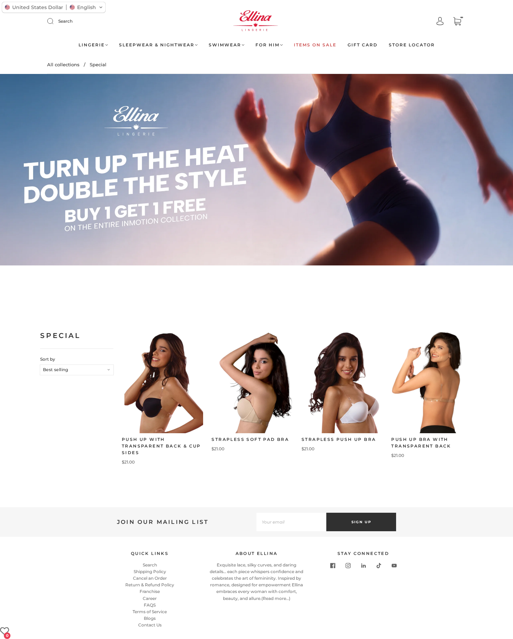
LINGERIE (92, 44)
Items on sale (315, 44)
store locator (412, 44)
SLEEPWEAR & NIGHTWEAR (156, 44)
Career (150, 598)
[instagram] (348, 565)
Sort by (47, 359)
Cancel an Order (150, 578)
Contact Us (150, 624)
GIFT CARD (363, 44)
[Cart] (457, 21)
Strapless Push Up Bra (339, 439)
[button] (54, 7)
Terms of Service (150, 611)
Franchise (150, 591)
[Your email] (291, 522)
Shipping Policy (150, 571)
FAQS (150, 605)
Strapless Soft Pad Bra (250, 439)
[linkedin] (363, 565)
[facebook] (332, 565)
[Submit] (54, 21)
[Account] (440, 21)
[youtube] (394, 565)
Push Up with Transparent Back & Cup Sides (161, 446)
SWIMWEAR (225, 44)
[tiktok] (378, 565)
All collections (63, 64)
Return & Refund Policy (149, 584)
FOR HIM (267, 44)
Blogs (150, 618)
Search (65, 21)
